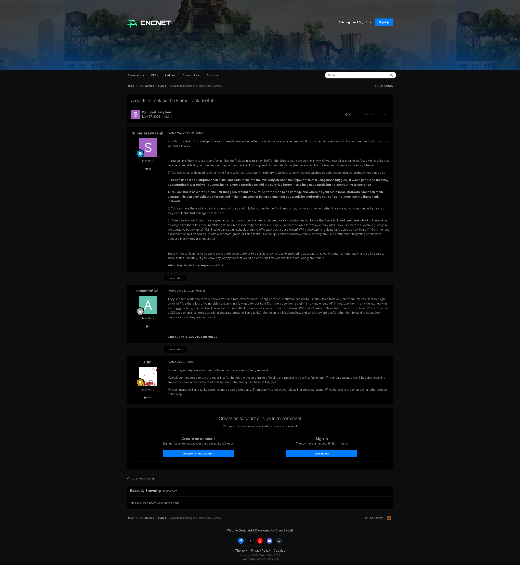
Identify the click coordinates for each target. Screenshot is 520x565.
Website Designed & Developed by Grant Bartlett (260, 530)
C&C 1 (168, 116)
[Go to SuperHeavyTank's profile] (135, 114)
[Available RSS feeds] (389, 518)
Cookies (279, 550)
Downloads (135, 75)
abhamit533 (147, 291)
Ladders (170, 75)
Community (190, 75)
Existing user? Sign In (354, 22)
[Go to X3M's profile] (148, 376)
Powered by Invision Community (260, 559)
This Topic (375, 75)
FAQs (154, 75)
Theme (240, 550)
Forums (212, 75)
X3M (147, 362)
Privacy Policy (260, 550)
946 (149, 397)
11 (149, 168)
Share (351, 114)
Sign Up (384, 22)
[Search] (391, 75)
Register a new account (198, 453)
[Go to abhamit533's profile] (148, 305)
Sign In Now (321, 453)
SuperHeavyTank (158, 112)
